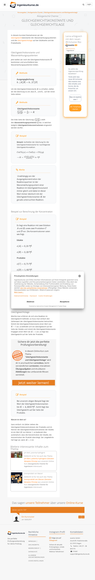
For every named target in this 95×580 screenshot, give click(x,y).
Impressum (32, 541)
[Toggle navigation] (4, 4)
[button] (83, 4)
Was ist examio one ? (75, 98)
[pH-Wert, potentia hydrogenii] (16, 455)
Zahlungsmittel (33, 545)
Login (89, 4)
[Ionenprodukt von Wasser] (16, 478)
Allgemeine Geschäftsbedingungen (36, 556)
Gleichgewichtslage (24, 40)
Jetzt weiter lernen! (33, 382)
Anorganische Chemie (35, 12)
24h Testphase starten (75, 108)
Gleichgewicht (16, 38)
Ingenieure (70, 50)
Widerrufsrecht (33, 548)
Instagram (53, 540)
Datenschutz (32, 551)
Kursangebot (22, 12)
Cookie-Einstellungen (35, 561)
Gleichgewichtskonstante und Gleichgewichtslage (61, 12)
